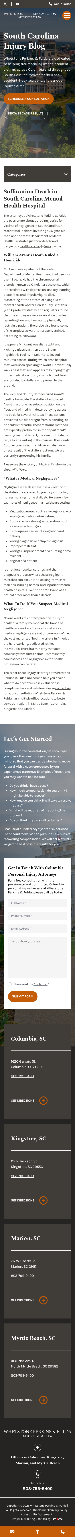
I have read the (31, 984)
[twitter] (5, 4)
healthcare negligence (35, 246)
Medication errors (22, 511)
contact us (62, 688)
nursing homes (28, 585)
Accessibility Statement (36, 1514)
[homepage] (30, 15)
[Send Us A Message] (12, 1531)
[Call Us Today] (62, 1531)
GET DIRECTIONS (22, 1101)
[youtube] (17, 4)
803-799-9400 (22, 1076)
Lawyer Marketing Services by (30, 1518)
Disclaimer (40, 984)
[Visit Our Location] (37, 1531)
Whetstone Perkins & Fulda (48, 1505)
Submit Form (22, 996)
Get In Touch (62, 4)
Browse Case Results (26, 113)
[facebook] (11, 4)
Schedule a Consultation (29, 99)
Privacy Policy (58, 1510)
